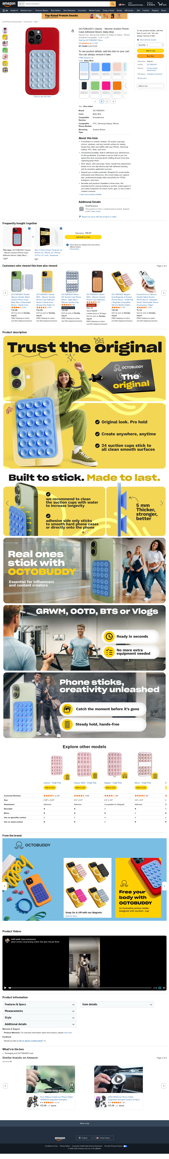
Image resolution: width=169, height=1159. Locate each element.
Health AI (14, 10)
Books (119, 10)
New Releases (69, 10)
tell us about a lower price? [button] (31, 1041)
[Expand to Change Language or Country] (92, 1138)
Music (163, 10)
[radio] (5, 30)
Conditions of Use (51, 1146)
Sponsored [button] (6, 1061)
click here (68, 1033)
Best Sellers (56, 10)
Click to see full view (42, 96)
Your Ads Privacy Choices (113, 1146)
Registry (155, 10)
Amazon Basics (41, 10)
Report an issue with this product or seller (99, 217)
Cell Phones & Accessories (12, 22)
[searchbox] (67, 3)
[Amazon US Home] (60, 1139)
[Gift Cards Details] (134, 10)
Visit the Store (71, 916)
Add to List (143, 86)
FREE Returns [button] (85, 58)
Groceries (82, 10)
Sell (138, 10)
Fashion (145, 10)
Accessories (28, 22)
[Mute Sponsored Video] (71, 1090)
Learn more (95, 211)
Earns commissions (28, 939)
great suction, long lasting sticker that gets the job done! (35, 942)
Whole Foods (94, 10)
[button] (5, 10)
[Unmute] (164, 987)
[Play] (5, 988)
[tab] (83, 532)
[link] (49, 237)
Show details (74, 249)
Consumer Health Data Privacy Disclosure (87, 1146)
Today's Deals (108, 10)
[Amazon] (9, 4)
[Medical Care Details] (32, 10)
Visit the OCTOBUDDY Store (91, 40)
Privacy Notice (65, 1146)
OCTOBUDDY (152, 65)
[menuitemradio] (159, 988)
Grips (36, 22)
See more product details (91, 194)
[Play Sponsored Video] (118, 1079)
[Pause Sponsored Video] (71, 1085)
